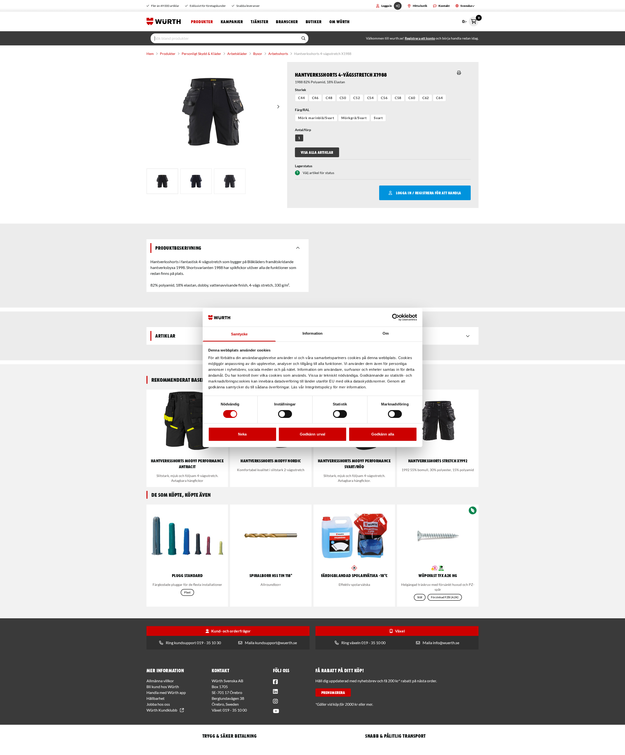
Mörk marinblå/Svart (316, 118)
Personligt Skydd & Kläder (201, 54)
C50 (343, 98)
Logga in (386, 6)
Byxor (257, 54)
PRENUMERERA (333, 692)
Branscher (287, 21)
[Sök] (303, 38)
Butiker (314, 21)
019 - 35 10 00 (235, 710)
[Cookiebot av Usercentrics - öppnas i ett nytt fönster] (395, 317)
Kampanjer (232, 21)
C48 (329, 98)
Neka (242, 434)
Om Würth (339, 21)
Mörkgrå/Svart (354, 118)
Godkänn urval (312, 434)
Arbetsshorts (278, 54)
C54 (370, 98)
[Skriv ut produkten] (459, 73)
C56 (384, 98)
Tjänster (259, 21)
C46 (315, 98)
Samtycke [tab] (239, 334)
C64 (439, 98)
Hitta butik (420, 6)
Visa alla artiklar (317, 152)
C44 (301, 98)
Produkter (202, 21)
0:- (470, 20)
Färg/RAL (302, 110)
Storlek (300, 90)
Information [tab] (312, 333)
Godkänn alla (382, 434)
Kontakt (444, 6)
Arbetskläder (237, 54)
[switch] (285, 414)
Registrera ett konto (420, 38)
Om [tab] (386, 333)
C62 (425, 98)
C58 (398, 98)
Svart (378, 118)
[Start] (164, 21)
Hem (150, 54)
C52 (356, 98)
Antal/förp (303, 130)
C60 (411, 98)
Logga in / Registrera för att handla (428, 193)
